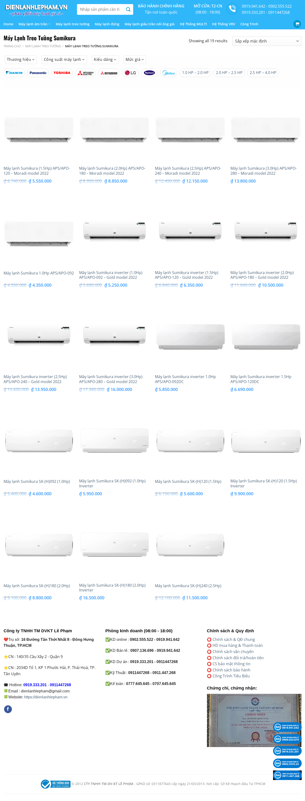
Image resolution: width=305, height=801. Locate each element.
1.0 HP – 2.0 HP (195, 72)
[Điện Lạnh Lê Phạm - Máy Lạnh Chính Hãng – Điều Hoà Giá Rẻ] (37, 9)
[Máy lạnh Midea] (168, 73)
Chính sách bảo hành (231, 670)
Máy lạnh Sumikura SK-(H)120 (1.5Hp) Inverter (263, 484)
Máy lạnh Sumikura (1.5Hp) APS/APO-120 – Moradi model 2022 (37, 171)
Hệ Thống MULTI (193, 24)
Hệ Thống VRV (223, 24)
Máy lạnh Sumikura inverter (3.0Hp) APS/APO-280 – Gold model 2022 (110, 379)
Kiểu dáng (104, 59)
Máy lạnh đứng (107, 24)
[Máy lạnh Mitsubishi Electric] (85, 73)
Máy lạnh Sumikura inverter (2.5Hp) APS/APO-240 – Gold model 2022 (35, 379)
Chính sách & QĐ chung (234, 639)
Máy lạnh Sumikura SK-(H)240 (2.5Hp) (188, 585)
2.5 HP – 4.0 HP (263, 72)
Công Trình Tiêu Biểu (231, 676)
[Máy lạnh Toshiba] (62, 73)
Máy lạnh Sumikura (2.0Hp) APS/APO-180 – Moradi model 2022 (112, 171)
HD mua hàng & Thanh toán (238, 645)
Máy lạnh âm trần (33, 24)
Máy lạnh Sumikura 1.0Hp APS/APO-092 (39, 273)
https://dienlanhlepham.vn (45, 697)
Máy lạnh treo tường (73, 24)
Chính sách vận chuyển (233, 651)
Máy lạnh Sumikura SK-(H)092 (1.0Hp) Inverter (112, 484)
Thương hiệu (19, 59)
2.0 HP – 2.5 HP (229, 72)
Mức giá (134, 59)
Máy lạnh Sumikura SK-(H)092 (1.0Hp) (37, 481)
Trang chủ (12, 46)
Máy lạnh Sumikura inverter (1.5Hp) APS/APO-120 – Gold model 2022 (186, 275)
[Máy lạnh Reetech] (149, 73)
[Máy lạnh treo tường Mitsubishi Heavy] (109, 73)
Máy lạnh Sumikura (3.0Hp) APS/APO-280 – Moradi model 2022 (263, 171)
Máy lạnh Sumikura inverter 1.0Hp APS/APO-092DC (185, 379)
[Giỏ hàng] (297, 24)
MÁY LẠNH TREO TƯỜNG (43, 46)
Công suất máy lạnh (63, 59)
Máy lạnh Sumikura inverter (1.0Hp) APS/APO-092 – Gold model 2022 (110, 275)
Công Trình (249, 24)
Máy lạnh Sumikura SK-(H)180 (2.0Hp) (37, 585)
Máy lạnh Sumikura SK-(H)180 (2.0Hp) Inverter (112, 588)
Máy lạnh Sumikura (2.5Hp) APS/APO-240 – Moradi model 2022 (188, 171)
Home (8, 24)
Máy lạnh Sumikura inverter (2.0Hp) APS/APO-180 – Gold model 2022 (262, 275)
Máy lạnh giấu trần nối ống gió (150, 24)
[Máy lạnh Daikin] (14, 73)
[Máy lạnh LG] (130, 73)
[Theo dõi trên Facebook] (8, 709)
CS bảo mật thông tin (231, 663)
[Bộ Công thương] (55, 783)
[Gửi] (128, 9)
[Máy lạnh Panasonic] (38, 73)
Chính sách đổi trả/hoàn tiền (238, 657)
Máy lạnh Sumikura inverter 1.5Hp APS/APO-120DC (260, 379)
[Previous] (205, 723)
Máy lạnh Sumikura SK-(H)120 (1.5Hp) (188, 481)
